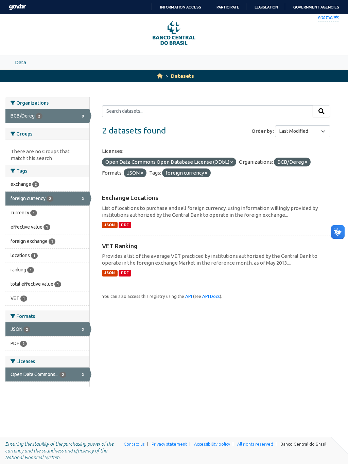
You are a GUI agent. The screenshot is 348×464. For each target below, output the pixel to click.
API (188, 296)
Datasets (182, 76)
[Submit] (321, 111)
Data (20, 62)
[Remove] (231, 162)
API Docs (211, 296)
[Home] (160, 76)
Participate (227, 7)
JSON (109, 225)
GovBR (17, 7)
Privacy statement (169, 444)
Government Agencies (316, 7)
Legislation (266, 7)
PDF (125, 225)
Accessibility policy (212, 444)
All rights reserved (255, 444)
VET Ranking (120, 246)
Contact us (134, 444)
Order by (262, 131)
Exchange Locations (130, 197)
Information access (180, 7)
